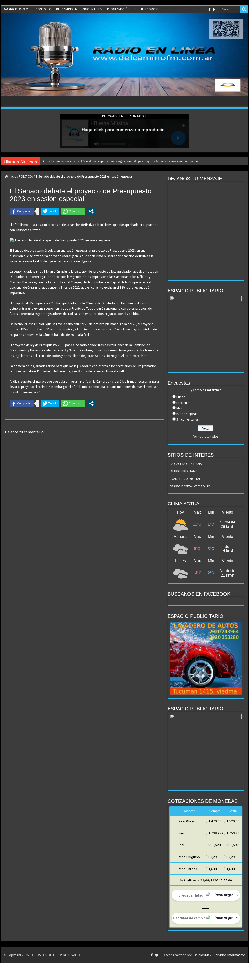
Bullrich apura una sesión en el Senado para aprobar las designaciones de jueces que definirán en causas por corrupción (120, 161)
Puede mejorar (186, 414)
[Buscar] (244, 9)
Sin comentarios (187, 419)
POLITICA (26, 176)
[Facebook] (209, 9)
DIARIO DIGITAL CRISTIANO (190, 486)
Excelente (182, 402)
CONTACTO (43, 9)
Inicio (12, 176)
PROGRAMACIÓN (118, 9)
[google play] (214, 9)
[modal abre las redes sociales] (91, 211)
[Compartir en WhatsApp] (73, 211)
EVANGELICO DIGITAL (185, 479)
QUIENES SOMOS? (146, 9)
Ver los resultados (205, 436)
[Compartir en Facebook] (22, 211)
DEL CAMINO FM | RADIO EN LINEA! (79, 9)
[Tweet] (50, 211)
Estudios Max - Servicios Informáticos (219, 955)
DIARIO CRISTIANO (184, 471)
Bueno (180, 397)
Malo (179, 408)
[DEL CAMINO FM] (124, 54)
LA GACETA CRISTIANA (186, 464)
